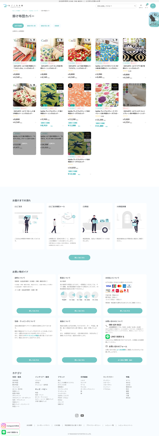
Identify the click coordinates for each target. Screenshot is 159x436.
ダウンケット (16, 395)
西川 (59, 380)
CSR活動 (57, 425)
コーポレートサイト (43, 425)
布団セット (15, 391)
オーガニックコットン (88, 389)
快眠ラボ (60, 404)
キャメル (83, 387)
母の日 (128, 382)
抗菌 (127, 393)
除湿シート (15, 406)
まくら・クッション (41, 397)
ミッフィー (106, 387)
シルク (83, 380)
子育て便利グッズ (40, 401)
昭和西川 (60, 387)
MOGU (60, 400)
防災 (127, 389)
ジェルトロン (62, 393)
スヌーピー (106, 382)
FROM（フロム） (63, 398)
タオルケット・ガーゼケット (21, 398)
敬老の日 (129, 387)
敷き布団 (15, 385)
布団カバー (15, 402)
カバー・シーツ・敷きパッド (44, 399)
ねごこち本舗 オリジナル (66, 382)
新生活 (128, 398)
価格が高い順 (45, 26)
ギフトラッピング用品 (31, 335)
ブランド (24, 10)
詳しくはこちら (34, 311)
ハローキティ (107, 385)
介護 (127, 395)
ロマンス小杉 (62, 385)
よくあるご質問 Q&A (125, 360)
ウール (83, 385)
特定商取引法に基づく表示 (73, 425)
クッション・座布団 (41, 385)
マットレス (15, 387)
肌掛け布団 (15, 393)
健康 (127, 391)
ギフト (128, 380)
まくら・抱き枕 (17, 389)
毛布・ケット (39, 395)
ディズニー (106, 380)
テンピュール (62, 391)
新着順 (57, 26)
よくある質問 (121, 350)
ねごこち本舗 (16, 10)
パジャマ (38, 380)
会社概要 (29, 425)
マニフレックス (63, 389)
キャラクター (108, 377)
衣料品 (37, 382)
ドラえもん (106, 389)
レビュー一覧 (109, 425)
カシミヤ (83, 382)
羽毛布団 (15, 380)
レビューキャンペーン (125, 425)
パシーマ (60, 402)
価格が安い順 (31, 26)
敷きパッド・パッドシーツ (20, 404)
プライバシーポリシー (93, 425)
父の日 (128, 385)
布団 (36, 392)
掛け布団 (15, 382)
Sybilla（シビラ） (34, 10)
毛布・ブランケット (18, 400)
